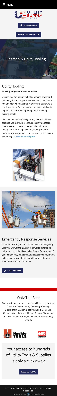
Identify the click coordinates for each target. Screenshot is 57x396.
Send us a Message (29, 35)
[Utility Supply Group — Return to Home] (28, 14)
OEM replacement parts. (24, 136)
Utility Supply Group (25, 388)
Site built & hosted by (28, 394)
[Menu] (4, 4)
